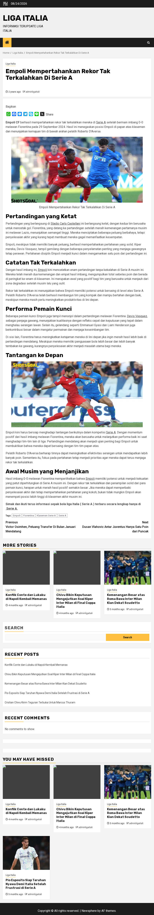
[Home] (7, 42)
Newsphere (89, 911)
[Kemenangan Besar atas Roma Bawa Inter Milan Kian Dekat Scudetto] (127, 568)
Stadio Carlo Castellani (65, 223)
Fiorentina (28, 515)
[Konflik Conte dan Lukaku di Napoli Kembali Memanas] (26, 568)
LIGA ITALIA (25, 18)
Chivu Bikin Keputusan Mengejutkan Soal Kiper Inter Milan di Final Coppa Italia (75, 600)
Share (49, 114)
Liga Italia (11, 63)
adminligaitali (33, 91)
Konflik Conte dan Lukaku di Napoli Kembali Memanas (26, 597)
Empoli (42, 270)
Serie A (101, 122)
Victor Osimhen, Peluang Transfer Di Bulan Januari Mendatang (40, 527)
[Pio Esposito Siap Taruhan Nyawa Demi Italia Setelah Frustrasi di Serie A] (26, 853)
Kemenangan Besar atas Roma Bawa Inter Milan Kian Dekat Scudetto (126, 599)
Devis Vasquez (137, 316)
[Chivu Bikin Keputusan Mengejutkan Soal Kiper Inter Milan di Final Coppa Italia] (77, 568)
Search (14, 627)
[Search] (148, 42)
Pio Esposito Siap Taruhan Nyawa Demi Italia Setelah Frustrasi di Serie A (47, 693)
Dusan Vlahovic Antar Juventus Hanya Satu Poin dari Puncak (115, 527)
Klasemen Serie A (46, 515)
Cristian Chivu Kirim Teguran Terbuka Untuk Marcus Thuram (40, 702)
